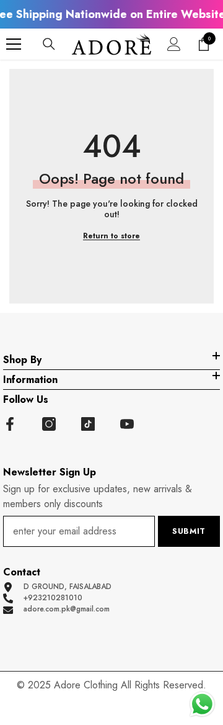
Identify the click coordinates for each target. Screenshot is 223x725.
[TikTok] (88, 424)
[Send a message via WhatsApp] (202, 704)
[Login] (174, 44)
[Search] (49, 44)
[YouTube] (127, 424)
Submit (189, 531)
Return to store (111, 236)
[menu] (13, 44)
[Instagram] (49, 424)
